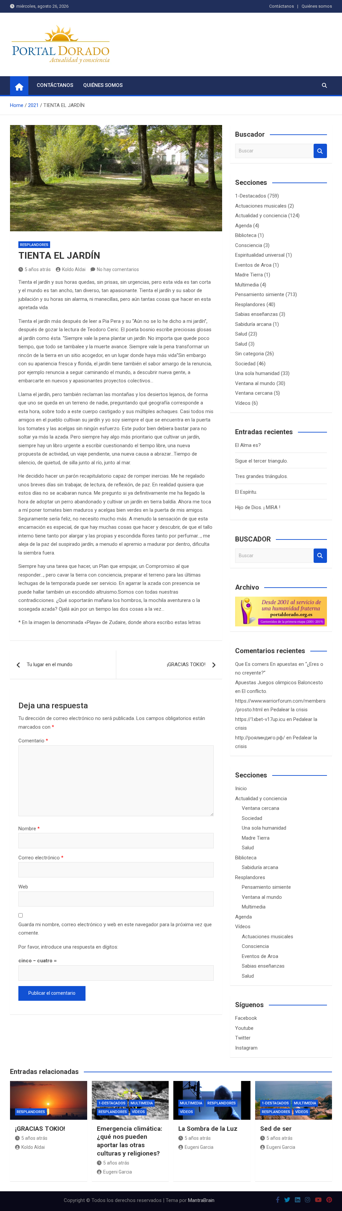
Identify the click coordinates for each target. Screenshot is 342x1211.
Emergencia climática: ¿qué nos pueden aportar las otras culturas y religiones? (129, 1141)
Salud (241, 334)
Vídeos (242, 403)
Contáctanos (281, 6)
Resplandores (34, 245)
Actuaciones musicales (261, 206)
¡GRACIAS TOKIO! (186, 664)
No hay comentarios (118, 269)
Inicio (241, 788)
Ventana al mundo (255, 383)
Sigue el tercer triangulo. (261, 461)
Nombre (29, 829)
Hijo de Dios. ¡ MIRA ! (257, 507)
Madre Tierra (249, 275)
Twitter (242, 1038)
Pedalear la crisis (289, 710)
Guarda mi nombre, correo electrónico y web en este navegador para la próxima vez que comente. (115, 929)
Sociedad (245, 364)
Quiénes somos (317, 6)
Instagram (246, 1048)
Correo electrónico (40, 858)
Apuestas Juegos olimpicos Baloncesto (279, 683)
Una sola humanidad (257, 373)
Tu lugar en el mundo (49, 664)
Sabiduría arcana (253, 324)
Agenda (243, 226)
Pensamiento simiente (259, 294)
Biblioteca (245, 235)
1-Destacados (250, 196)
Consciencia (248, 245)
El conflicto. (254, 691)
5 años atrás (38, 269)
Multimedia (247, 285)
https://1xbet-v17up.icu (260, 719)
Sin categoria (249, 354)
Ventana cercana (254, 393)
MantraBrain (201, 1200)
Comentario (33, 741)
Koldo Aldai (74, 269)
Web (23, 887)
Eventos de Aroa (253, 265)
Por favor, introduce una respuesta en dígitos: (68, 947)
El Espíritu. (246, 492)
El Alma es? (248, 445)
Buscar (320, 151)
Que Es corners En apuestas (266, 664)
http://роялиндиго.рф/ (260, 738)
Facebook (246, 1018)
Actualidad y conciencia (261, 216)
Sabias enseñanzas (256, 314)
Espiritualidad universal (260, 255)
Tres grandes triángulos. (261, 476)
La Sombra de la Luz (207, 1128)
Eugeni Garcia (117, 1172)
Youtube (244, 1028)
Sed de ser (276, 1128)
